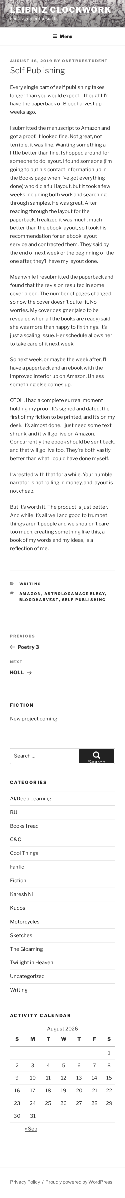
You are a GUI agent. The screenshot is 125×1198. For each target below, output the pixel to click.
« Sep (31, 1129)
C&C (15, 839)
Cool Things (24, 853)
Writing (30, 584)
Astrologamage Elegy (74, 593)
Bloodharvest (39, 599)
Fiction (18, 881)
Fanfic (17, 867)
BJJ (13, 812)
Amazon (30, 593)
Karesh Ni (21, 894)
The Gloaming (26, 949)
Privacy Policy (25, 1182)
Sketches (21, 935)
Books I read (24, 826)
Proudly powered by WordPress (78, 1182)
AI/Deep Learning (30, 799)
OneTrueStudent (85, 61)
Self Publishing (84, 599)
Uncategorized (27, 976)
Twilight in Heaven (31, 963)
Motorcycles (25, 922)
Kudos (17, 908)
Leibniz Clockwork (60, 10)
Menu (66, 36)
